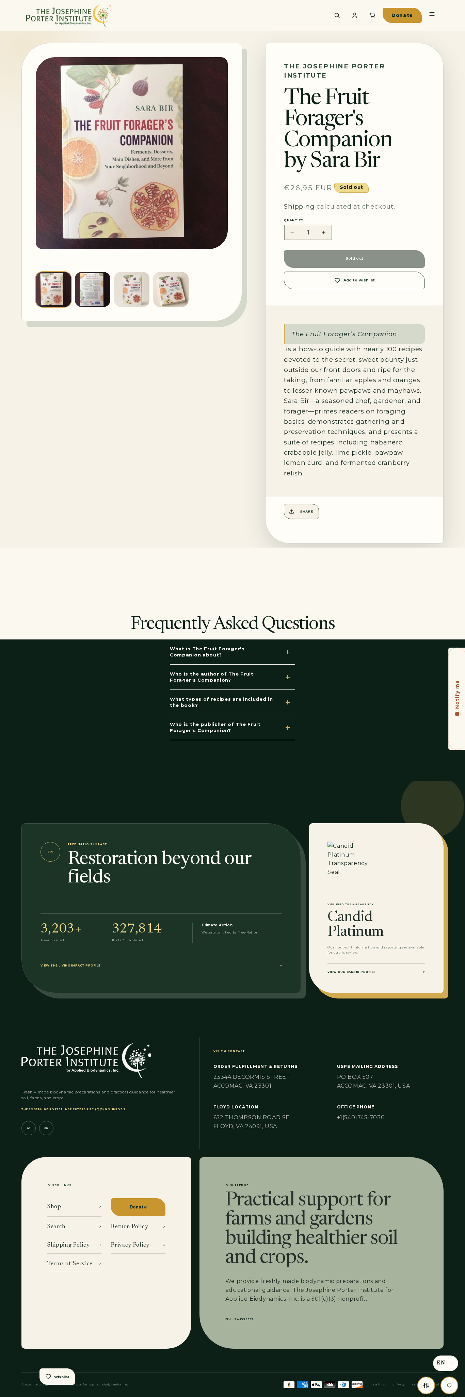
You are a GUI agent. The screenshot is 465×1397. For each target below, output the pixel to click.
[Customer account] (354, 15)
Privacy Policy (138, 1245)
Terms (417, 1384)
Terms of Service (74, 1264)
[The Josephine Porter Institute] (173, 15)
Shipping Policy (74, 1245)
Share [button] (306, 511)
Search (74, 1227)
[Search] (337, 15)
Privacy (399, 1384)
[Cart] (372, 15)
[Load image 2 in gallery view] (92, 289)
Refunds (379, 1384)
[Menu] (431, 13)
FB (46, 1128)
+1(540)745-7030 (361, 1117)
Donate (402, 15)
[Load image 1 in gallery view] (53, 289)
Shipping (299, 206)
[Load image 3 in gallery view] (131, 289)
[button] (445, 1363)
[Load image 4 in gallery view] (171, 289)
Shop (74, 1207)
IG (28, 1128)
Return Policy (138, 1227)
